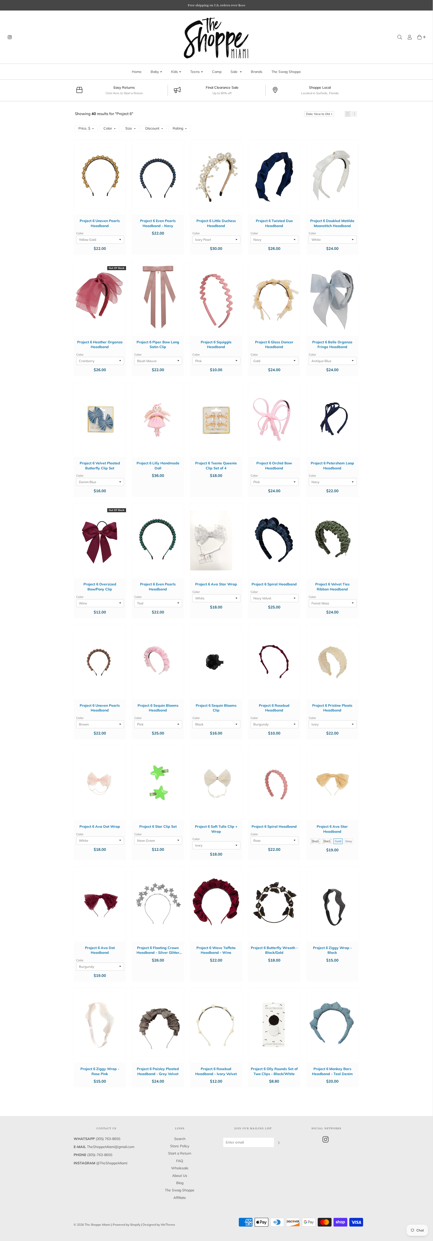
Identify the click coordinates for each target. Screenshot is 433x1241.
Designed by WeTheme (159, 1224)
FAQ (179, 1161)
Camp (217, 71)
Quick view (100, 182)
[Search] (397, 37)
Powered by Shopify (126, 1224)
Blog (179, 1183)
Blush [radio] (315, 841)
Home (137, 71)
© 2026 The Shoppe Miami (92, 1224)
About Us (179, 1175)
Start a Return (179, 1153)
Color (79, 233)
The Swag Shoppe (286, 71)
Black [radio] (327, 841)
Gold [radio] (338, 841)
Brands (256, 71)
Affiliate (179, 1197)
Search (179, 1138)
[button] (347, 114)
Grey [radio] (348, 841)
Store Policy (179, 1146)
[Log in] (407, 37)
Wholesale (179, 1168)
